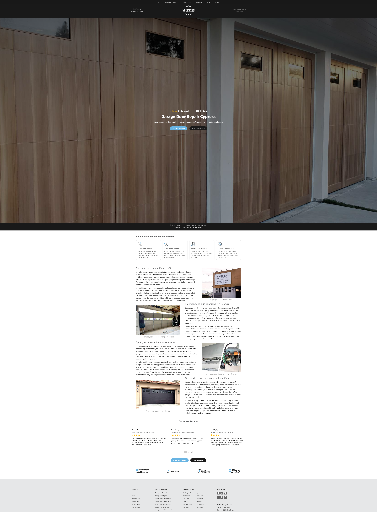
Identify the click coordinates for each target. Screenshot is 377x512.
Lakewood (200, 498)
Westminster (186, 496)
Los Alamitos (186, 510)
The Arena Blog (136, 498)
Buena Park (200, 496)
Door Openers (136, 507)
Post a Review (198, 460)
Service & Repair (170, 2)
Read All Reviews (179, 460)
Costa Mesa (200, 510)
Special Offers (136, 501)
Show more (147, 445)
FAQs (133, 496)
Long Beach (200, 507)
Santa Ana (186, 498)
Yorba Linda (200, 504)
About (217, 2)
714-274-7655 (225, 508)
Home (158, 2)
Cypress (199, 493)
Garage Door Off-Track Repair (163, 510)
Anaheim (199, 501)
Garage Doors (187, 2)
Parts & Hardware (137, 510)
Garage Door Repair (161, 496)
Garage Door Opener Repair (163, 501)
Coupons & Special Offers (194, 227)
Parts (208, 2)
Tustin (184, 501)
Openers (199, 2)
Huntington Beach (188, 493)
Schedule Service (198, 128)
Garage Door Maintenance (163, 504)
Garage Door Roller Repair (162, 507)
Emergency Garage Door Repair (164, 493)
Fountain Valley (187, 504)
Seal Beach (186, 507)
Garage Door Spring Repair (163, 498)
